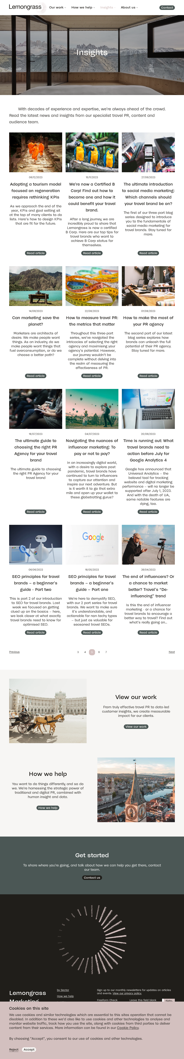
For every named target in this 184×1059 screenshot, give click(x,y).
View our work (136, 727)
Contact (167, 8)
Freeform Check (107, 1000)
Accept (29, 1049)
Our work (56, 7)
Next (172, 652)
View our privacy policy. (127, 993)
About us (128, 7)
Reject (13, 1049)
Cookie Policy (128, 1028)
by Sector (63, 990)
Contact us (92, 878)
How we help (81, 7)
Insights (106, 7)
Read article (36, 253)
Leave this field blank (143, 1000)
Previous (14, 652)
